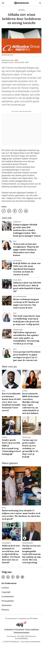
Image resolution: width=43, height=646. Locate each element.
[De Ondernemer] (21, 3)
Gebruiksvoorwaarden (21, 632)
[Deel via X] (20, 211)
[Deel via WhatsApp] (9, 211)
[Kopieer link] (4, 211)
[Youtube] (22, 577)
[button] (32, 629)
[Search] (40, 3)
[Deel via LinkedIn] (26, 211)
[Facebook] (12, 577)
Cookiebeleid (9, 629)
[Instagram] (17, 577)
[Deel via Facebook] (15, 211)
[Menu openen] (3, 3)
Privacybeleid (19, 629)
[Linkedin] (8, 577)
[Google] (3, 577)
